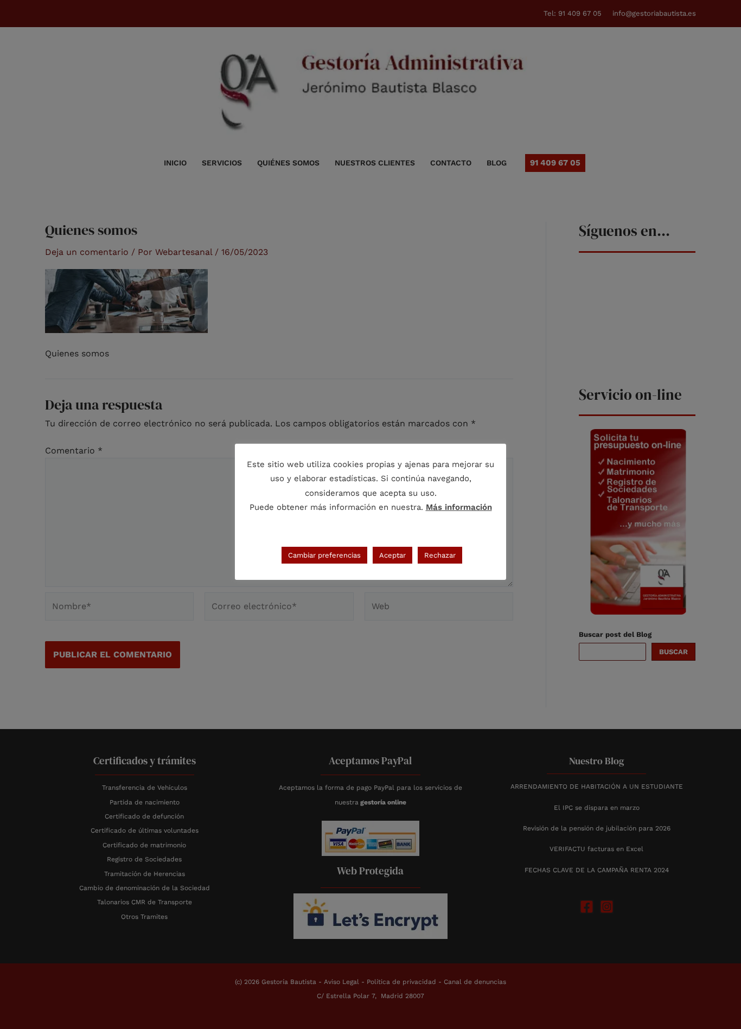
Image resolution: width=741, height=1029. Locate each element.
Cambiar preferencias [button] (324, 555)
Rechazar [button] (440, 555)
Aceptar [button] (392, 555)
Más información (459, 507)
